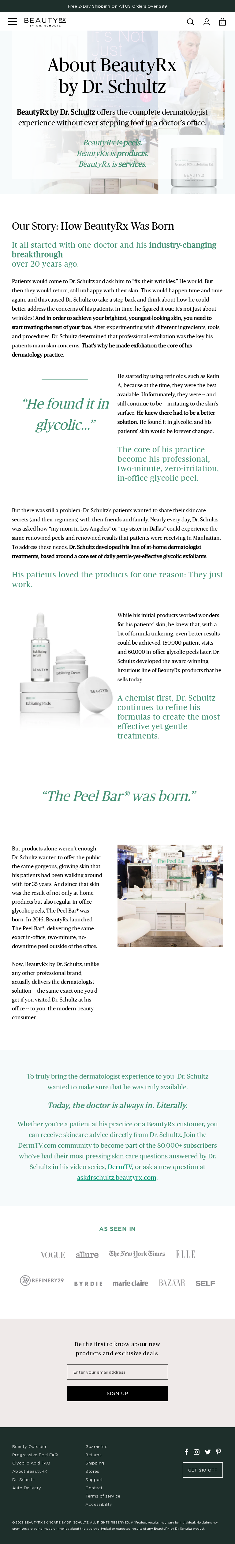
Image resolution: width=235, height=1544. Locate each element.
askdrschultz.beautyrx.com (116, 1177)
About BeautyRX (29, 1471)
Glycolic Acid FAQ (31, 1463)
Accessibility (98, 1504)
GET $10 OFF (202, 1470)
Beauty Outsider (29, 1446)
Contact (94, 1488)
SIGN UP (117, 1393)
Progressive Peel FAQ (35, 1455)
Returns (93, 1455)
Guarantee (96, 1446)
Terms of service (103, 1496)
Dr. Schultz (23, 1479)
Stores (92, 1471)
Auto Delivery (26, 1488)
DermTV (120, 1167)
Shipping (94, 1463)
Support (94, 1479)
